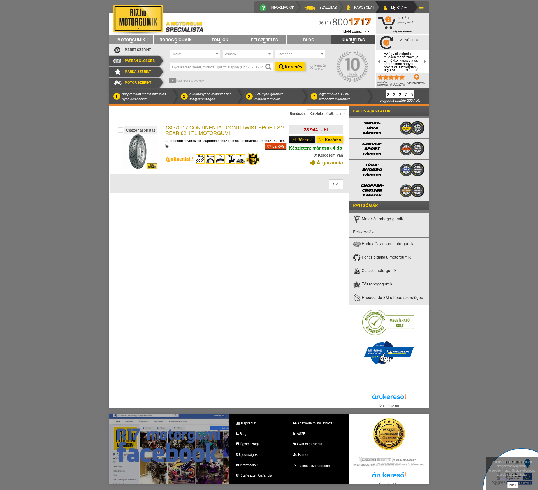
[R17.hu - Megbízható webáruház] (388, 322)
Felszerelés (264, 39)
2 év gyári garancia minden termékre (269, 96)
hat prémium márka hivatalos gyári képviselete (144, 96)
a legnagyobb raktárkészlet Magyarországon (210, 96)
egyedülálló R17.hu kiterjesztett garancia (335, 96)
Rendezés (298, 113)
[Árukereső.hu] (389, 398)
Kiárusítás (353, 39)
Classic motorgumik (378, 270)
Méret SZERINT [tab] (138, 49)
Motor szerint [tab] (138, 82)
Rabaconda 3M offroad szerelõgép (392, 297)
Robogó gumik (175, 39)
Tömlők (220, 39)
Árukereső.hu (389, 405)
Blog (308, 39)
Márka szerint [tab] (138, 71)
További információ (512, 479)
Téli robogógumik (376, 284)
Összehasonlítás (141, 130)
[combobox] (195, 54)
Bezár (512, 485)
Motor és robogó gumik (382, 219)
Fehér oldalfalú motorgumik (386, 257)
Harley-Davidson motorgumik (387, 244)
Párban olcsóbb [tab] (140, 60)
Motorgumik (131, 39)
